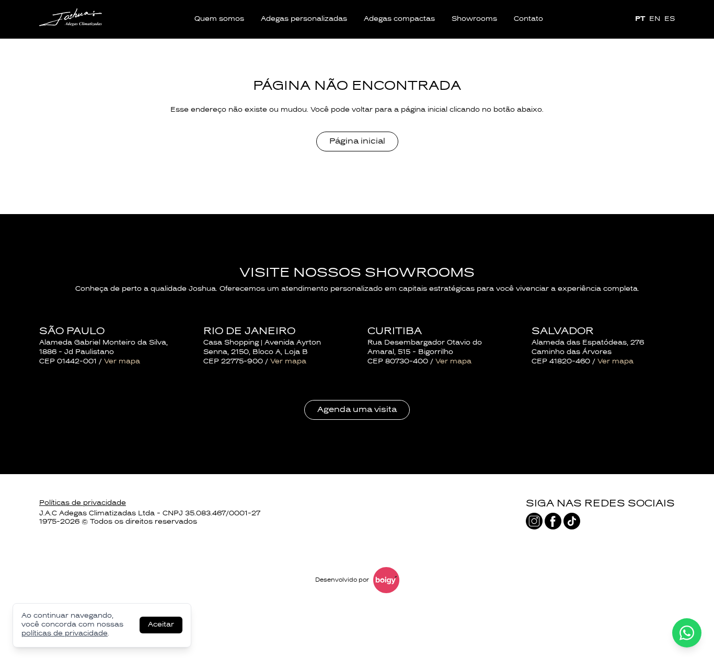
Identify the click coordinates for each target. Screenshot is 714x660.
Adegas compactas (399, 19)
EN (654, 19)
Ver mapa (122, 362)
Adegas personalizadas (304, 19)
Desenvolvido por (342, 580)
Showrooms (474, 19)
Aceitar (161, 625)
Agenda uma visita (357, 410)
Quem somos (219, 19)
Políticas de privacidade (82, 503)
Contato (528, 19)
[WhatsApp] (686, 632)
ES (669, 19)
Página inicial (357, 141)
